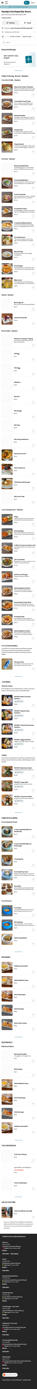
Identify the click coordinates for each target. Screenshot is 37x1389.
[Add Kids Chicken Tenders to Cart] (33, 1028)
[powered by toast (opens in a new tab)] (10, 1375)
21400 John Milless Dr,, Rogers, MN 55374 (13, 1310)
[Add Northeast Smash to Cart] (33, 623)
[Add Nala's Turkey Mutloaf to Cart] (33, 943)
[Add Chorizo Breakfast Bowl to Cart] (33, 187)
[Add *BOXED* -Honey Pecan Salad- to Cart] (33, 804)
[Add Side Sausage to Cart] (33, 416)
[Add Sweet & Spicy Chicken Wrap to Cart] (33, 609)
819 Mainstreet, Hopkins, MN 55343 (11, 1263)
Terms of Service (6, 1380)
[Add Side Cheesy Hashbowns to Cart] (33, 445)
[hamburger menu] (2, 3)
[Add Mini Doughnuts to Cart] (33, 309)
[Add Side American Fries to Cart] (33, 459)
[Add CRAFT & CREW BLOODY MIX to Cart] (33, 1216)
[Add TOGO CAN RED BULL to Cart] (33, 1188)
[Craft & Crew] (6, 2)
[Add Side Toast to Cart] (33, 430)
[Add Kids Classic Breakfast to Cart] (33, 1060)
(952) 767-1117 (5, 1325)
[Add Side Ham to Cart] (33, 402)
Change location (6, 18)
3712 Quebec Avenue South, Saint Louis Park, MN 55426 (16, 1361)
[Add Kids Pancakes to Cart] (33, 1074)
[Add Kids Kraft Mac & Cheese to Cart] (33, 986)
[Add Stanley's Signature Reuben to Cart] (33, 595)
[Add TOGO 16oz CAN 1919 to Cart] (33, 1160)
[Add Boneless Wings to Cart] (33, 538)
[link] (15, 36)
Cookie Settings (27, 1380)
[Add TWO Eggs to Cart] (33, 373)
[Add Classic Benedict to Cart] (33, 151)
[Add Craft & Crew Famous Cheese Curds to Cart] (33, 552)
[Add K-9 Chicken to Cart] (33, 915)
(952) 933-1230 (6, 1261)
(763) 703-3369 (6, 1308)
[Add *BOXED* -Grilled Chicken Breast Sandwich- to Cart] (33, 733)
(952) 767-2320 (6, 1244)
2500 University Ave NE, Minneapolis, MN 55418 (14, 1280)
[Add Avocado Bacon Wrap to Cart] (33, 215)
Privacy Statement (17, 1380)
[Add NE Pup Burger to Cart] (33, 929)
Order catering (14, 1253)
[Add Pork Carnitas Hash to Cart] (33, 201)
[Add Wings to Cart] (33, 523)
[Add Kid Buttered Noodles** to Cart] (33, 971)
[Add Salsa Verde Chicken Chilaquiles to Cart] (33, 94)
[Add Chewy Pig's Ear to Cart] (33, 864)
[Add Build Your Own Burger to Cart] (33, 581)
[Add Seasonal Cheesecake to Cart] (33, 323)
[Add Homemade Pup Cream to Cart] (33, 879)
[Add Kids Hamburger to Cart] (33, 1014)
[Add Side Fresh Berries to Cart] (33, 473)
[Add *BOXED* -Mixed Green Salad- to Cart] (33, 775)
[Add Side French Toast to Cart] (33, 502)
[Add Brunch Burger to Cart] (33, 273)
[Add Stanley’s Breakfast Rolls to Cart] (33, 173)
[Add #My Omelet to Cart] (33, 287)
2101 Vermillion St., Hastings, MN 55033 (12, 1296)
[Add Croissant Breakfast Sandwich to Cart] (33, 230)
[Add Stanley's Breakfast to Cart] (33, 122)
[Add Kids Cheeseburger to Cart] (33, 1000)
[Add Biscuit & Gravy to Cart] (33, 258)
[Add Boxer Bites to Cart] (33, 893)
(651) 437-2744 (6, 1294)
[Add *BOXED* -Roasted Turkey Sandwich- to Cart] (33, 719)
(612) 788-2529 (6, 1278)
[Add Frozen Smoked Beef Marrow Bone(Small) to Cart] (33, 836)
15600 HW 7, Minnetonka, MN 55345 (11, 1246)
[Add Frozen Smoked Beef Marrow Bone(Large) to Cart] (33, 850)
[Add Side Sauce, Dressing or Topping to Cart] (33, 345)
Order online (5, 1253)
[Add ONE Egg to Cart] (33, 359)
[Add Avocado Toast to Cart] (33, 137)
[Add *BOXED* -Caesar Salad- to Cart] (33, 790)
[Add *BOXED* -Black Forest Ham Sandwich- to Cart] (33, 704)
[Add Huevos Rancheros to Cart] (33, 244)
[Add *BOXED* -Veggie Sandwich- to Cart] (33, 747)
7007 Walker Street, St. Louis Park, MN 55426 (14, 1327)
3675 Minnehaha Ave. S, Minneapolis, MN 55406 (14, 1344)
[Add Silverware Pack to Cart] (33, 668)
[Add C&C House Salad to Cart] (33, 566)
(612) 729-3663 (6, 1342)
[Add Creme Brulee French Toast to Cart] (33, 108)
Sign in (33, 3)
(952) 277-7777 (6, 1359)
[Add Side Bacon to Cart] (33, 387)
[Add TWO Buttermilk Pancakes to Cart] (33, 487)
